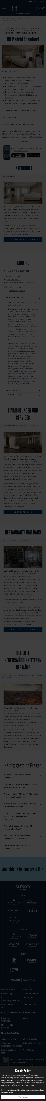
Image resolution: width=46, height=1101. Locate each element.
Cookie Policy (29, 1085)
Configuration (39, 1082)
